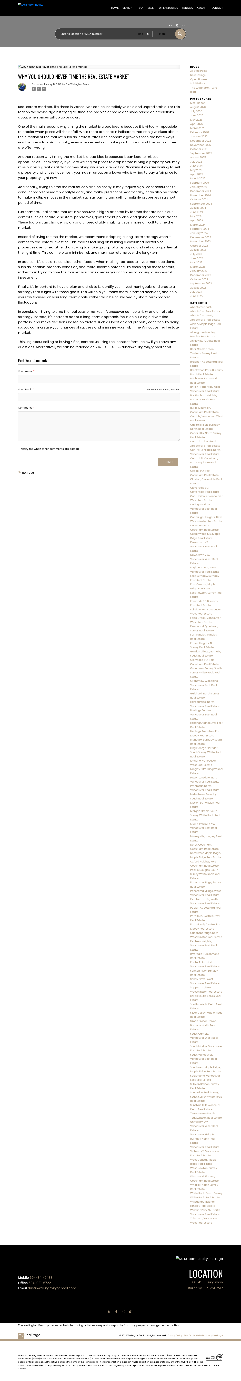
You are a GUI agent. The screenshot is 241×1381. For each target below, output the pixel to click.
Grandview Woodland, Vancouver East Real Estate (204, 685)
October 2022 (199, 279)
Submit (168, 462)
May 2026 (196, 120)
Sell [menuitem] (151, 7)
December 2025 (200, 141)
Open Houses (198, 79)
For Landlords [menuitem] (168, 7)
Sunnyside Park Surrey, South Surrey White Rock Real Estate (206, 1097)
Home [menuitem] (115, 7)
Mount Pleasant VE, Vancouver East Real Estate (203, 828)
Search (127, 7)
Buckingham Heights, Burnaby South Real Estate (203, 399)
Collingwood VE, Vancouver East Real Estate (203, 509)
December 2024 (200, 191)
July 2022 (196, 292)
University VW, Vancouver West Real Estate (204, 1126)
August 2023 (198, 250)
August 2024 (198, 208)
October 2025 (199, 149)
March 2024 (198, 225)
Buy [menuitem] (141, 7)
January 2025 (199, 187)
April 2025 (196, 174)
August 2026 (198, 107)
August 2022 (198, 288)
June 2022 (196, 296)
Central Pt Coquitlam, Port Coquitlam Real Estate (204, 463)
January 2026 (199, 136)
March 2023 (197, 267)
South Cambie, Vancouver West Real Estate (204, 1038)
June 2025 (196, 166)
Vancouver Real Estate (205, 1147)
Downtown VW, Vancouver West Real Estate (204, 559)
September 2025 (201, 153)
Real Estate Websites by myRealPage (203, 1335)
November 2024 (200, 195)
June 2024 (196, 212)
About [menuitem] (201, 7)
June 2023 (196, 258)
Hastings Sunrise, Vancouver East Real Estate (203, 714)
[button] (110, 1311)
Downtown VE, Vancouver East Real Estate (203, 546)
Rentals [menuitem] (187, 7)
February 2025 (199, 183)
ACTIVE (172, 25)
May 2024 (196, 216)
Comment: (25, 408)
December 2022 (200, 275)
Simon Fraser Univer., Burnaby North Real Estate (203, 1025)
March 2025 (197, 178)
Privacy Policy (175, 1335)
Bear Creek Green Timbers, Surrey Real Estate (203, 353)
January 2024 (199, 233)
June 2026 (196, 115)
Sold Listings (197, 83)
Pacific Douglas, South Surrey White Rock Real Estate (205, 874)
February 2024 (199, 229)
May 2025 (196, 170)
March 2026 (197, 128)
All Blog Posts (198, 71)
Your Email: (25, 389)
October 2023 (199, 246)
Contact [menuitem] (217, 7)
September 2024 (201, 204)
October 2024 (199, 199)
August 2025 (198, 157)
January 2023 (198, 271)
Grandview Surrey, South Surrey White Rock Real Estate (206, 672)
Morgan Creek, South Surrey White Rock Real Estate (205, 815)
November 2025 (200, 145)
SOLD (184, 25)
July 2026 (196, 111)
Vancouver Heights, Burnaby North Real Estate (202, 1139)
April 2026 (196, 124)
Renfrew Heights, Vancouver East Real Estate (203, 945)
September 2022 (201, 283)
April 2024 (196, 220)
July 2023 (196, 254)
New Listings (198, 75)
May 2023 (196, 262)
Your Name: (25, 371)
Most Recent (198, 103)
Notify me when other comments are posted (49, 449)
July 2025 (196, 162)
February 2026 (199, 132)
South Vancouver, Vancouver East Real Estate (203, 1059)
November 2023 (200, 241)
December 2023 (200, 237)
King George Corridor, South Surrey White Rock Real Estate (206, 752)
